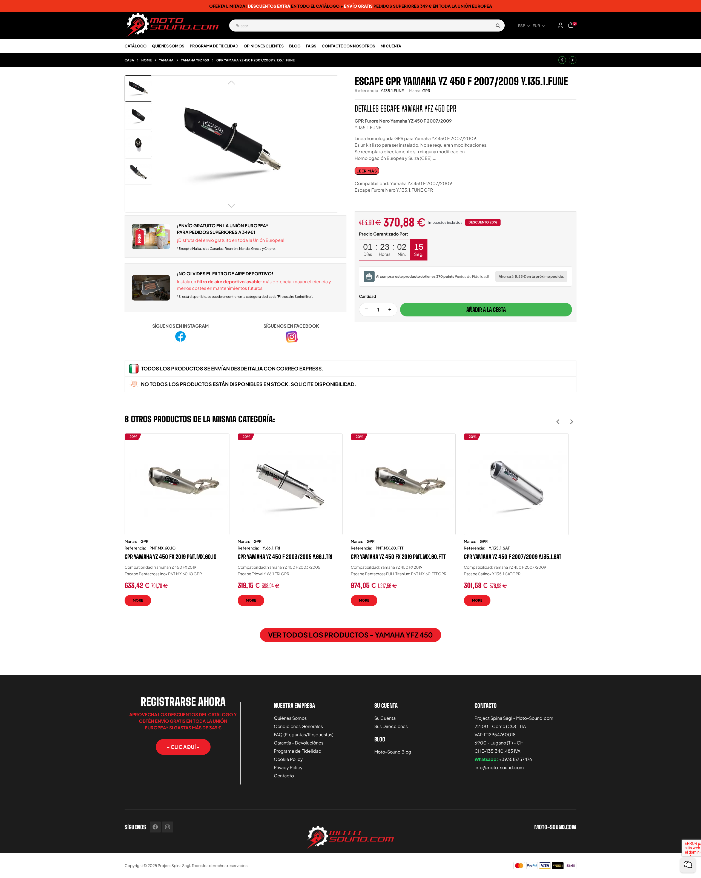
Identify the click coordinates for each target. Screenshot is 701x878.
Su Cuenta (385, 718)
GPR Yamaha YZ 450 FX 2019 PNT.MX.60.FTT (398, 556)
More (138, 600)
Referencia (366, 90)
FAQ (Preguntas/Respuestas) (304, 734)
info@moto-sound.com (499, 767)
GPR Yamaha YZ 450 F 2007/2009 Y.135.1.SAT (512, 556)
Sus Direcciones (391, 726)
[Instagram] (167, 827)
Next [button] (571, 421)
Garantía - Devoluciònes (298, 743)
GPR (426, 90)
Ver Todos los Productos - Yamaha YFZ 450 (350, 634)
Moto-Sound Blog (392, 752)
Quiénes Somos (290, 718)
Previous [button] (558, 421)
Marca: (415, 90)
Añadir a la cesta (486, 309)
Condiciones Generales (298, 726)
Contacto (284, 775)
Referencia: (135, 547)
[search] (498, 25)
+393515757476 (515, 759)
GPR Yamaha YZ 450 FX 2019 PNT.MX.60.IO (171, 556)
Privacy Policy (288, 767)
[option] (177, 523)
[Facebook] (155, 827)
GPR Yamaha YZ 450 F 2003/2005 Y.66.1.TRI (285, 556)
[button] (183, 747)
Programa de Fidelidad (297, 751)
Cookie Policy (288, 759)
